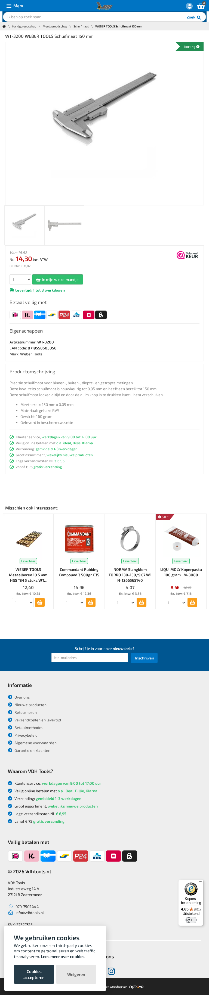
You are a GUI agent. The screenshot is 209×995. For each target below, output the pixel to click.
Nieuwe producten (30, 704)
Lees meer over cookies (63, 956)
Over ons (22, 697)
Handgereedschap (24, 26)
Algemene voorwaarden (35, 742)
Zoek (191, 17)
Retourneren (25, 712)
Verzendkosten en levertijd (37, 720)
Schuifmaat (81, 26)
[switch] (191, 920)
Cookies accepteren (34, 974)
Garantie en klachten (32, 750)
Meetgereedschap (55, 26)
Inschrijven (144, 658)
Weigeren (76, 974)
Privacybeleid (26, 735)
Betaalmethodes (28, 727)
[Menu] (200, 883)
